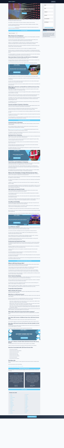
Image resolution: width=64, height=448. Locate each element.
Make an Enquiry (32, 416)
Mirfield (18, 366)
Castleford (26, 399)
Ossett (11, 366)
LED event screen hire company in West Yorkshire (17, 129)
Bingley (26, 407)
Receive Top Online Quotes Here (24, 368)
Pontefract (26, 406)
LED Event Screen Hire (11, 27)
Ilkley (26, 412)
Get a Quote (24, 13)
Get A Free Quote (24, 389)
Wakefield (11, 402)
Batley (9, 366)
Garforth (26, 402)
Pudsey (11, 407)
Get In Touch (49, 29)
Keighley (26, 411)
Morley (11, 401)
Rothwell (11, 406)
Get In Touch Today (24, 30)
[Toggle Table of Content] (16, 33)
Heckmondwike (15, 366)
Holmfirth (26, 398)
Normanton (26, 394)
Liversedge (21, 366)
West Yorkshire (12, 410)
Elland (11, 411)
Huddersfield (12, 405)
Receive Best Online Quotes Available (24, 120)
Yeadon (26, 403)
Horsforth (26, 397)
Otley (26, 408)
